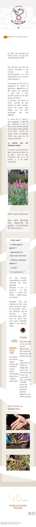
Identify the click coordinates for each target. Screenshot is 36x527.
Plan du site (18, 507)
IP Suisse (23, 337)
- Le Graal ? (13, 267)
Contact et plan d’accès (18, 505)
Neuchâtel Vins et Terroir (13, 350)
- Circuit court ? (15, 240)
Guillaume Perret (14, 408)
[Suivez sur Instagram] (33, 513)
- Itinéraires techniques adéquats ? (17, 262)
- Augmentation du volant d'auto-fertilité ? (18, 254)
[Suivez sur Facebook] (29, 513)
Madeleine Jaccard (16, 522)
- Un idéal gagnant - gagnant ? (16, 246)
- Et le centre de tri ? (17, 272)
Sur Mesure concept (13, 524)
